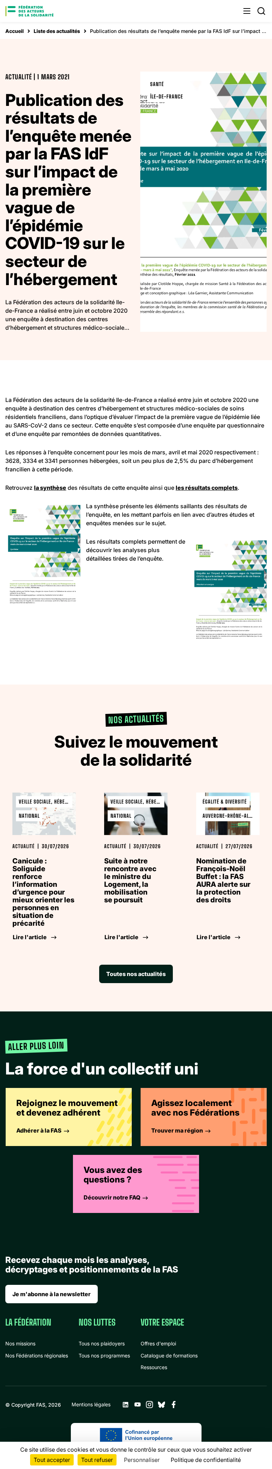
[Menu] (246, 11)
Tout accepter (52, 1459)
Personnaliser (142, 1459)
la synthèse (50, 487)
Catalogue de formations (169, 1355)
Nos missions (20, 1343)
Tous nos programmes (104, 1355)
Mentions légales (91, 1404)
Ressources (154, 1367)
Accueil (14, 31)
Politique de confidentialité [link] (206, 1459)
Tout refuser (97, 1459)
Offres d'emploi (158, 1343)
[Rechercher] (261, 11)
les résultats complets (207, 487)
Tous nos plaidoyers (102, 1343)
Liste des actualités (57, 31)
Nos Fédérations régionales (36, 1355)
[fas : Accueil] (29, 11)
